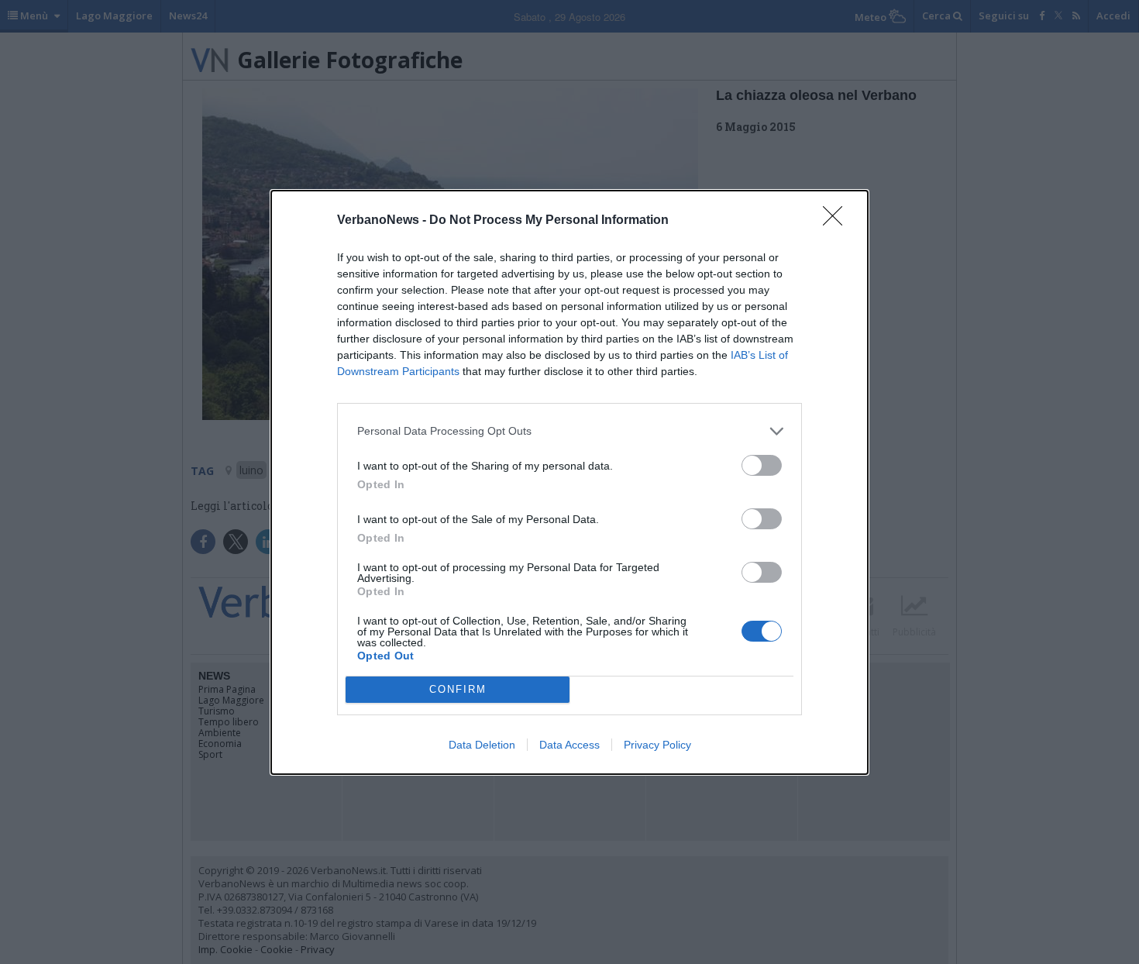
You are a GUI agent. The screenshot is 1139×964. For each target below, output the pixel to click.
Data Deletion (482, 744)
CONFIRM (458, 689)
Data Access (569, 744)
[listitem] (569, 431)
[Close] (837, 221)
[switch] (762, 465)
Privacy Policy (657, 744)
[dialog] (569, 482)
